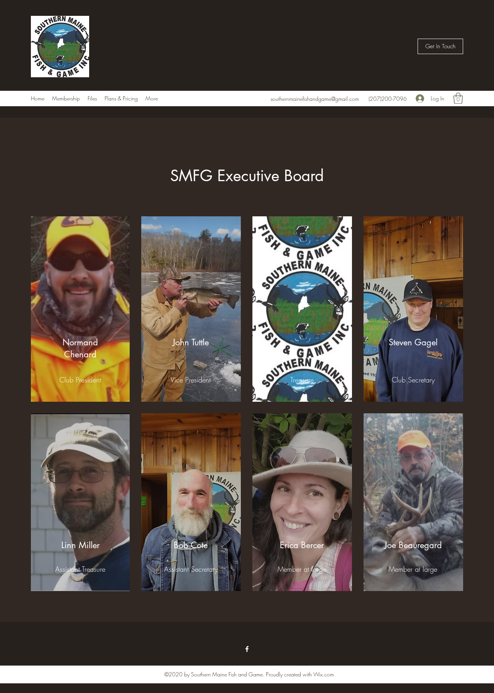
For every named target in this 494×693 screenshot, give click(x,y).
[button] (440, 46)
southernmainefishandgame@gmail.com (315, 98)
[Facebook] (247, 649)
